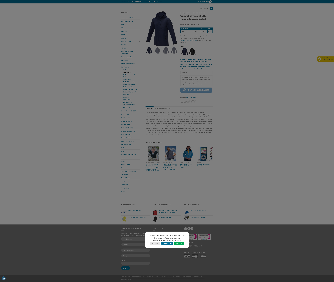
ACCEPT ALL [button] (179, 243)
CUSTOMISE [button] (155, 243)
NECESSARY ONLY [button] (167, 243)
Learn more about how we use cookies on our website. (167, 240)
